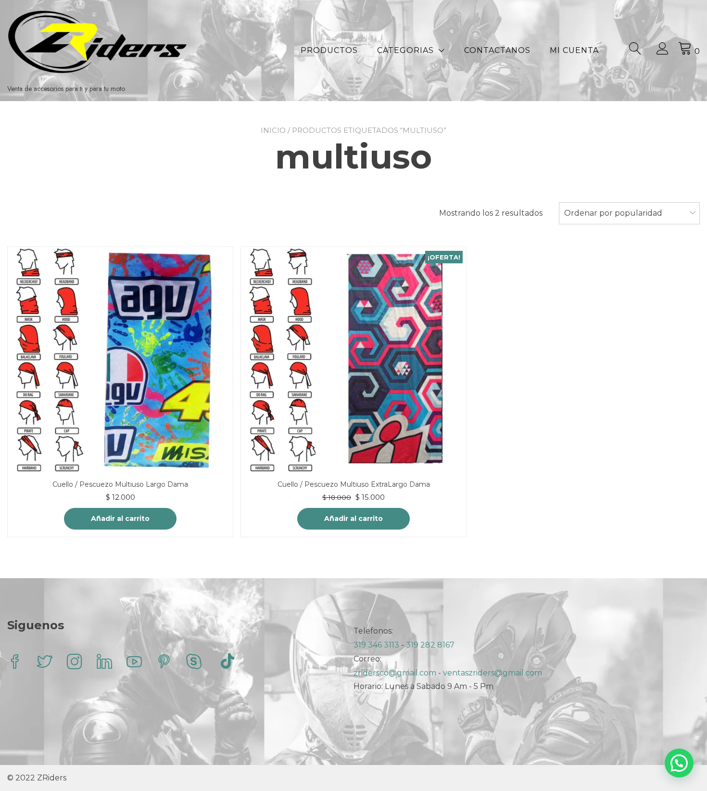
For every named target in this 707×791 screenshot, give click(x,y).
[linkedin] (104, 663)
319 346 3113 (377, 644)
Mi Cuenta (574, 50)
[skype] (194, 663)
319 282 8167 (430, 644)
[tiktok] (227, 662)
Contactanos (497, 50)
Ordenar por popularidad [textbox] (613, 213)
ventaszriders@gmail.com (492, 672)
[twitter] (44, 663)
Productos (329, 50)
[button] (679, 763)
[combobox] (629, 213)
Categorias (405, 50)
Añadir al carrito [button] (120, 518)
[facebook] (15, 663)
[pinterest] (164, 663)
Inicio (273, 130)
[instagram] (74, 663)
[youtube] (134, 663)
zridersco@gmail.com (395, 672)
